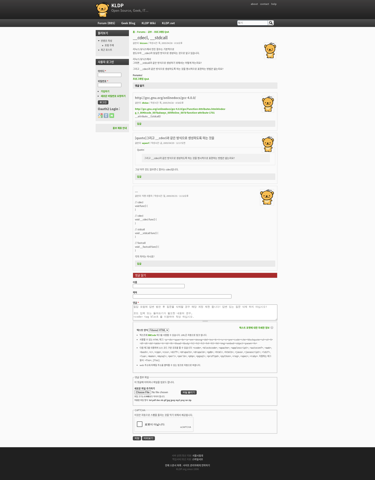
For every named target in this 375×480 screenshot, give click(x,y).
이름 (135, 282)
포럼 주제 (109, 45)
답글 (139, 123)
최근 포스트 (106, 49)
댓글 (136, 302)
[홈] (102, 9)
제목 (135, 292)
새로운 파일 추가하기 (144, 388)
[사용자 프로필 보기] (270, 57)
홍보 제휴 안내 (120, 128)
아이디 (102, 71)
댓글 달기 (139, 85)
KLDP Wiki (149, 23)
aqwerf (145, 142)
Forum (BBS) (106, 23)
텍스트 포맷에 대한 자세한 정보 (254, 327)
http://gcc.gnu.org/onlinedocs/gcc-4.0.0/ (165, 97)
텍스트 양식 (143, 330)
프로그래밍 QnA (161, 31)
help (274, 3)
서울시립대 (197, 455)
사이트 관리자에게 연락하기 (196, 465)
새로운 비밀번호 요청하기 (113, 96)
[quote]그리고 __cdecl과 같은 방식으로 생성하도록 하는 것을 (174, 138)
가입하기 (105, 91)
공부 (150, 31)
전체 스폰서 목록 (173, 465)
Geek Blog (128, 23)
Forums (141, 31)
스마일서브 (197, 459)
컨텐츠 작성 (106, 40)
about (254, 3)
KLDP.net (168, 23)
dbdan (145, 102)
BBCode (152, 335)
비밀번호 (103, 81)
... (136, 191)
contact (264, 3)
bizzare (143, 43)
